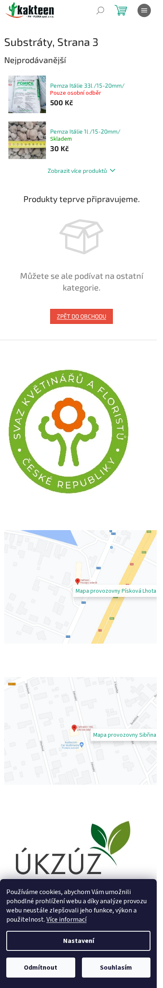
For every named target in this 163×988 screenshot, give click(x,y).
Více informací (66, 919)
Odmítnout (40, 967)
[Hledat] (100, 10)
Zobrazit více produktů (77, 170)
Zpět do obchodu (81, 316)
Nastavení (78, 940)
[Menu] (144, 10)
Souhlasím (116, 967)
